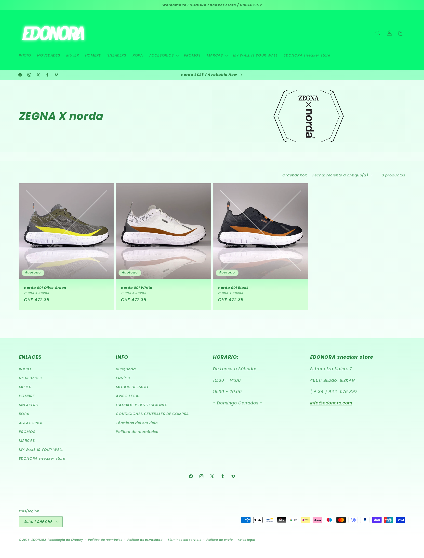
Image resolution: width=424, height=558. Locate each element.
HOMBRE (27, 396)
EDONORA (38, 540)
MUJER (25, 387)
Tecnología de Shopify (65, 540)
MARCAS (27, 440)
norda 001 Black (233, 288)
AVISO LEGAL (128, 396)
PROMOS (27, 431)
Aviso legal (246, 540)
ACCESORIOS (31, 422)
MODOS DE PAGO (132, 387)
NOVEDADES (30, 378)
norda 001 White (136, 288)
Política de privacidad (144, 540)
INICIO (25, 369)
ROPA (24, 414)
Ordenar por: (294, 175)
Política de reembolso (137, 431)
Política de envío (219, 540)
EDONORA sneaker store (42, 458)
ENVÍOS (123, 378)
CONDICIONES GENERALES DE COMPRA (152, 414)
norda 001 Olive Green (45, 288)
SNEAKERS (28, 404)
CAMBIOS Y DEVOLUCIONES (142, 404)
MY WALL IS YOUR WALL (41, 449)
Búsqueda (126, 369)
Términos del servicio (137, 422)
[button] (163, 55)
